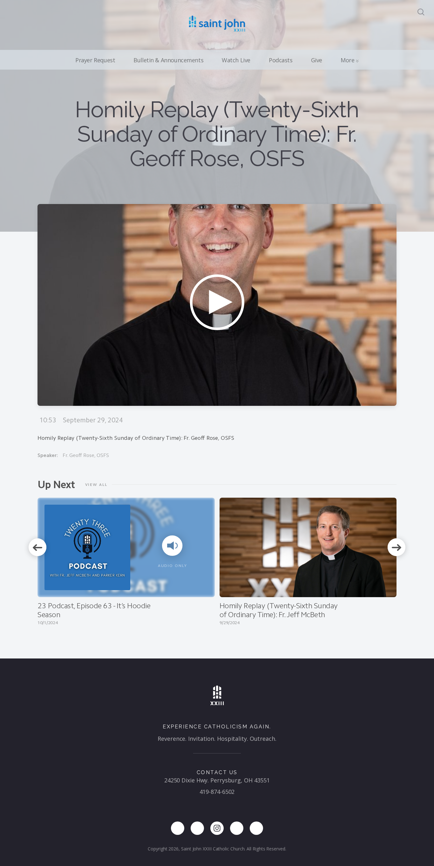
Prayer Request (95, 60)
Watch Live (236, 60)
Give (316, 60)
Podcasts (281, 60)
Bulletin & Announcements (168, 60)
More (348, 60)
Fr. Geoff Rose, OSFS (86, 455)
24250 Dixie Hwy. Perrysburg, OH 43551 (217, 780)
